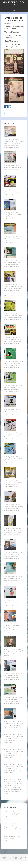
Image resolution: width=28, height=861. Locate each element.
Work (5, 113)
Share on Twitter (9, 106)
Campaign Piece (13, 112)
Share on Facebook (6, 106)
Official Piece (19, 112)
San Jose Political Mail (14, 3)
